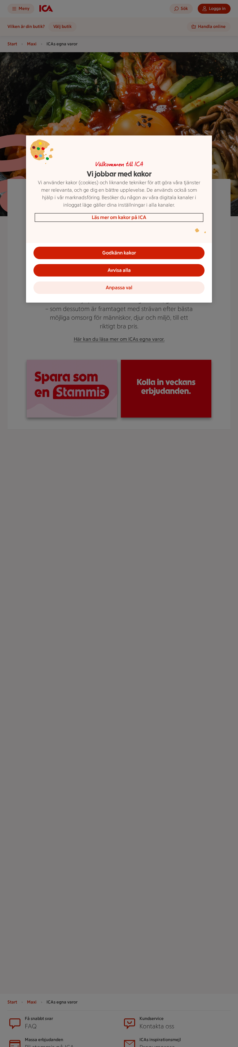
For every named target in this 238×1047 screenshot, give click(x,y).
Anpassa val (119, 287)
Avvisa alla (119, 270)
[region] (119, 219)
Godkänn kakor (119, 253)
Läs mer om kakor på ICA (119, 217)
